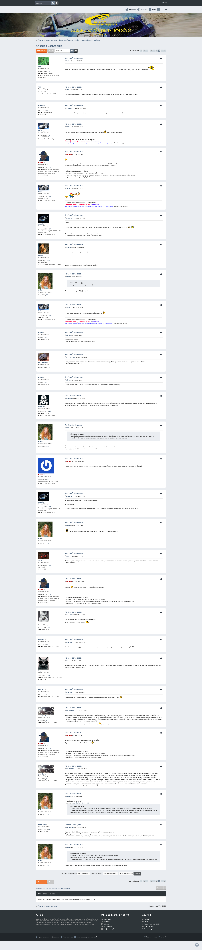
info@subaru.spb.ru (110, 929)
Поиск (53, 3)
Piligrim (41, 162)
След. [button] (164, 51)
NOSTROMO (42, 362)
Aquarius (41, 224)
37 (48, 110)
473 (50, 565)
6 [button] (156, 50)
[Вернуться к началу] (197, 944)
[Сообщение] (65, 61)
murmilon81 (42, 716)
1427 (48, 675)
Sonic (40, 560)
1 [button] (147, 50)
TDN (39, 87)
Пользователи (148, 926)
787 (50, 135)
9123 (50, 167)
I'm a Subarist (108, 926)
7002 (47, 295)
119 (49, 71)
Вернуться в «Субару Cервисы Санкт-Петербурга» (53, 888)
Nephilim (41, 639)
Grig (39, 671)
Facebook (107, 921)
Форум (146, 921)
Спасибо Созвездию (73, 824)
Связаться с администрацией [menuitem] (86, 937)
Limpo (40, 332)
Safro (40, 130)
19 (49, 411)
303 (49, 628)
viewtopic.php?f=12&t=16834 (80, 803)
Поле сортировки (97, 873)
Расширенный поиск (56, 3)
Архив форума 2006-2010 (152, 924)
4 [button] (151, 50)
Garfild (40, 255)
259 (48, 260)
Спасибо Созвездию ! (50, 45)
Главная (134, 9)
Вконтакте (107, 919)
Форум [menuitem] (146, 9)
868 (48, 479)
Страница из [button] (141, 51)
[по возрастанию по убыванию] (126, 873)
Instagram (107, 924)
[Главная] (101, 24)
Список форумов (51, 906)
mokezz (41, 623)
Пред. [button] (144, 51)
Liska (40, 290)
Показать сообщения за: (69, 873)
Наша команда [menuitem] (68, 937)
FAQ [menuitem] (155, 9)
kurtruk (41, 474)
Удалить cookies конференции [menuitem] (48, 937)
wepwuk (41, 406)
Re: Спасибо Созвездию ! (74, 58)
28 (46, 337)
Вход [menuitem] (165, 3)
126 (49, 367)
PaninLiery (42, 824)
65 (48, 644)
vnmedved (41, 105)
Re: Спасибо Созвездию (74, 844)
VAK (39, 66)
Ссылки (164, 9)
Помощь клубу (148, 929)
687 (50, 229)
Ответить (42, 50)
